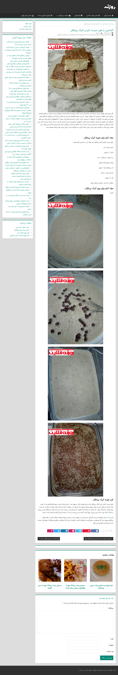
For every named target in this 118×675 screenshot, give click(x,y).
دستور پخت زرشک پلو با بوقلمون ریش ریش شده (75, 586)
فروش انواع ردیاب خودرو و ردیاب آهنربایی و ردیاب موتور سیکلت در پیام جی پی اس (18, 119)
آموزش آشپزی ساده (44, 15)
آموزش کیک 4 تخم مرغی (88, 35)
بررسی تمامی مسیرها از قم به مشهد (17, 187)
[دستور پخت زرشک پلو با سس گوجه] (49, 581)
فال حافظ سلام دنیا (25, 29)
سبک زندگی (107, 15)
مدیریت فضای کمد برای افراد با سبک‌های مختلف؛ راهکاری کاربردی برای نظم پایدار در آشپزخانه (18, 97)
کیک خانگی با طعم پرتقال (62, 35)
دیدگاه (110, 608)
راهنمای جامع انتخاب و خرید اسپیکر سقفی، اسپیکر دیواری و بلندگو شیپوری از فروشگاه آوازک (17, 110)
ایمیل (110, 645)
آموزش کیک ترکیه (78, 35)
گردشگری (77, 15)
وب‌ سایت (110, 651)
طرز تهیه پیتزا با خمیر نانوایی (19, 235)
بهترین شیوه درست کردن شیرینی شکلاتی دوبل (98, 539)
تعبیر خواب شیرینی (22, 227)
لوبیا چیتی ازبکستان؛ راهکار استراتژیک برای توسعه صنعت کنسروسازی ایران (21, 176)
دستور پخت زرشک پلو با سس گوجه (50, 586)
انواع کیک (71, 35)
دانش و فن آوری (26, 15)
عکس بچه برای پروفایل (21, 230)
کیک (109, 517)
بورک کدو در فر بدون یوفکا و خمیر (49, 539)
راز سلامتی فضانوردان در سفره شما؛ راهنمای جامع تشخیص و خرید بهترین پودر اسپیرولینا (18, 72)
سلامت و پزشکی (63, 15)
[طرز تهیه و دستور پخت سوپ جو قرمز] (101, 581)
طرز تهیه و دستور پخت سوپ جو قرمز (101, 586)
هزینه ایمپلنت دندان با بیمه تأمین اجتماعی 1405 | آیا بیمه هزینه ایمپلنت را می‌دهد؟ (17, 50)
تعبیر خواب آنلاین (92, 15)
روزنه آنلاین (111, 24)
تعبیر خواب (27, 26)
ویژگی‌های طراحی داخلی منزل (19, 61)
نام (111, 639)
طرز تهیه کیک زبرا (23, 233)
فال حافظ (28, 24)
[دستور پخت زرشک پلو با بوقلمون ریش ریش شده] (75, 581)
